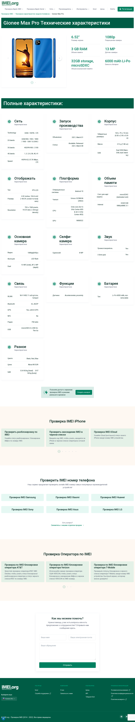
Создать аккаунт (83, 392)
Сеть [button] (51, 9)
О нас (62, 690)
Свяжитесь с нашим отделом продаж (66, 525)
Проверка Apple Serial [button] (35, 9)
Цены (102, 9)
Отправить (67, 665)
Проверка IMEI (7, 14)
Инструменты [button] (82, 9)
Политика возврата (118, 699)
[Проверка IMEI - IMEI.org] (10, 3)
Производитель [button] (65, 9)
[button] (59, 58)
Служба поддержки (42, 693)
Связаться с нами (66, 693)
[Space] (10, 687)
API (87, 693)
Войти (112, 9)
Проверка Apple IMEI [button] (13, 9)
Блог (95, 9)
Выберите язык (6, 695)
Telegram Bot (90, 697)
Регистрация (127, 9)
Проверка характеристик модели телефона (33, 14)
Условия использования (119, 690)
